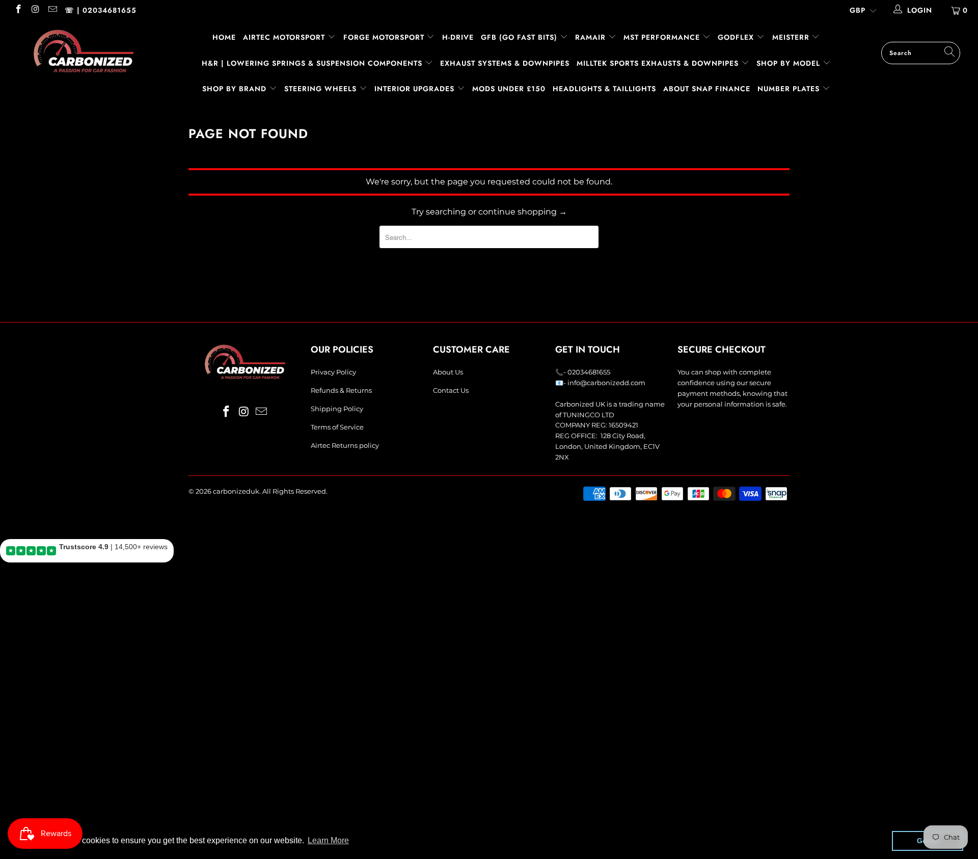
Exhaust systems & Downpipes (504, 63)
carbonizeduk (236, 491)
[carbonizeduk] (83, 51)
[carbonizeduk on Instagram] (35, 10)
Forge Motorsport (383, 37)
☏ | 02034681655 (101, 10)
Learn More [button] (328, 840)
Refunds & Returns (341, 390)
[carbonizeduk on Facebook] (18, 10)
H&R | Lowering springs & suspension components (313, 63)
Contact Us (451, 390)
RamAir (591, 37)
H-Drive (458, 37)
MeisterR (792, 37)
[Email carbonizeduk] (52, 10)
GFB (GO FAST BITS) (520, 37)
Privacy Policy (333, 372)
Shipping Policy (337, 409)
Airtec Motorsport (284, 37)
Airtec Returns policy (345, 445)
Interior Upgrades (415, 89)
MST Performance (662, 37)
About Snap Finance (706, 89)
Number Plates (789, 89)
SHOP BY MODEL (788, 63)
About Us (448, 372)
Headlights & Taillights (604, 89)
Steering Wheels (321, 89)
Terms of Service (337, 427)
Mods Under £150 (509, 89)
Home (224, 37)
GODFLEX (737, 37)
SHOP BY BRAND (235, 89)
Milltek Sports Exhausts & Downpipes (659, 63)
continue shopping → (522, 212)
